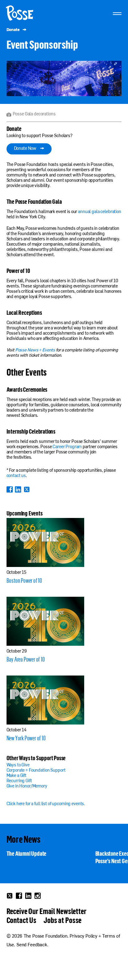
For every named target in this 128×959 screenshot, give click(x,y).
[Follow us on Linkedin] (28, 896)
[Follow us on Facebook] (19, 896)
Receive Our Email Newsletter (46, 911)
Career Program (67, 447)
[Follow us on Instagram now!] (37, 896)
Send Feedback (31, 945)
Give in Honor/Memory (27, 786)
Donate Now (25, 148)
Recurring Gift (19, 781)
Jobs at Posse (62, 920)
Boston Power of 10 (24, 580)
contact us (16, 476)
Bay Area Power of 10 (26, 659)
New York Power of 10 (26, 738)
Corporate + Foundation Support (36, 770)
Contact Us (22, 920)
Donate (14, 30)
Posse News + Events (35, 350)
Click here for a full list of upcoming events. (46, 804)
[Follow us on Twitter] (10, 896)
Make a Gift (16, 776)
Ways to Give (18, 765)
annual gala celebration (99, 212)
